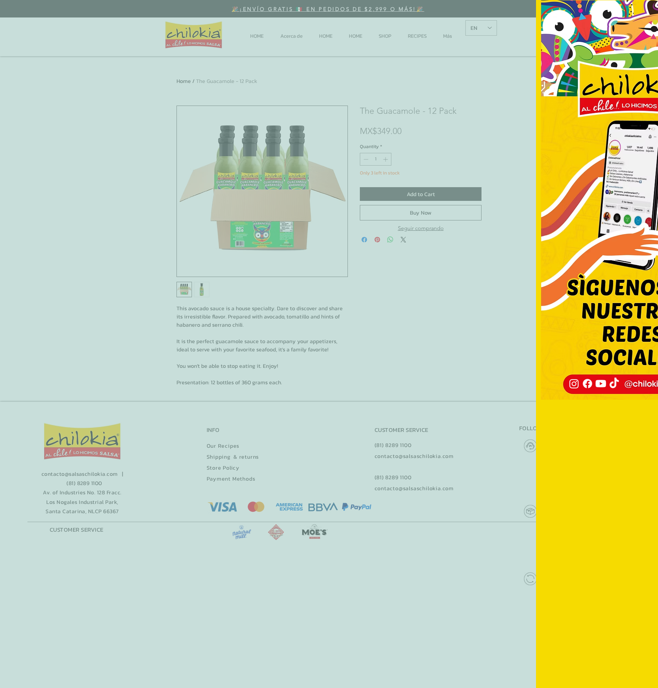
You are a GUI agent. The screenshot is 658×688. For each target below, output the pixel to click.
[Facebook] (624, 176)
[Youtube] (624, 203)
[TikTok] (624, 231)
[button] (643, 11)
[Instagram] (624, 148)
